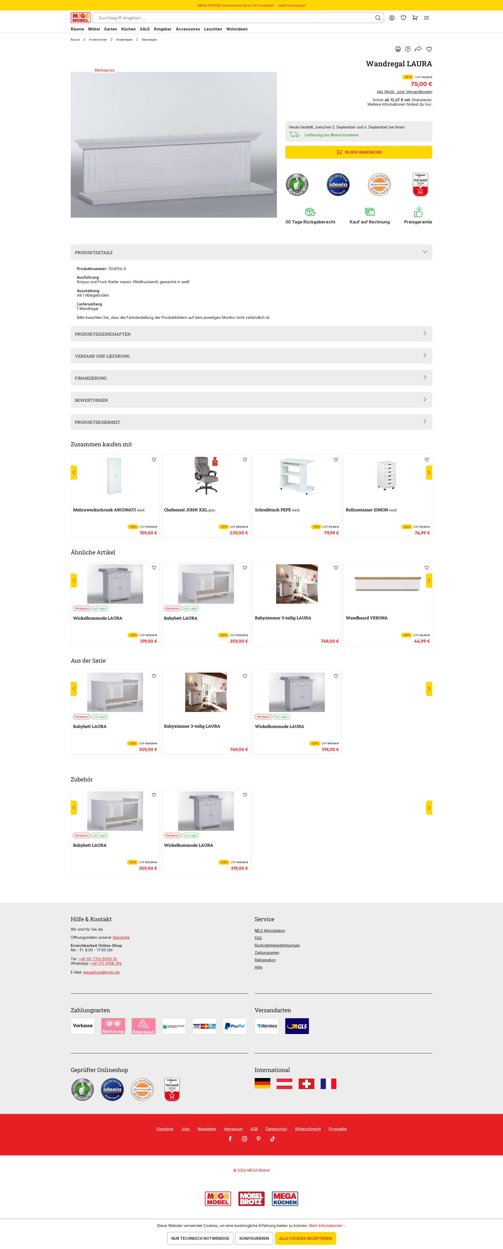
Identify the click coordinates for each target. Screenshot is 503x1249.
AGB (254, 1129)
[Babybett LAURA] (206, 584)
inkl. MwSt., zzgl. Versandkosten (404, 91)
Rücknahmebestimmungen (277, 945)
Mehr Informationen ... (327, 1225)
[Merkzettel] (403, 17)
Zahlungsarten (267, 952)
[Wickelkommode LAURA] (115, 584)
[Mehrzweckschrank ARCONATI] (115, 476)
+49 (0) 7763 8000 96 (98, 959)
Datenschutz (276, 1129)
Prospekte (338, 1129)
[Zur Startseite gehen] (80, 17)
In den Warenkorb (363, 152)
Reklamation (265, 960)
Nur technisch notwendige (200, 1238)
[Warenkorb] (415, 17)
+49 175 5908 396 (106, 963)
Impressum (233, 1129)
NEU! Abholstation (270, 930)
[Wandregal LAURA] (174, 144)
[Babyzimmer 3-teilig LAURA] (297, 584)
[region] (175, 144)
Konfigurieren (254, 1238)
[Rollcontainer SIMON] (388, 476)
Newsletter (207, 1129)
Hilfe (259, 967)
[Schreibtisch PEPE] (297, 476)
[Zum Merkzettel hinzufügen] (429, 49)
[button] (310, 215)
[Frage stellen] (408, 49)
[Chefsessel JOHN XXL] (206, 476)
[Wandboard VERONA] (388, 584)
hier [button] (428, 104)
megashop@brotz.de (101, 972)
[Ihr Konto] (392, 17)
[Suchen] (378, 18)
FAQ (258, 938)
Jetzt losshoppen (291, 5)
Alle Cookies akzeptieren (305, 1238)
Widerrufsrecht (308, 1129)
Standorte (121, 937)
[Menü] (426, 17)
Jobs (185, 1129)
